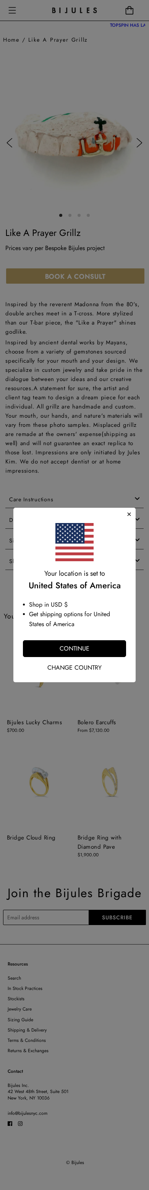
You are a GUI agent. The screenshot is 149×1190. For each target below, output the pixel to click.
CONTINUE (74, 648)
